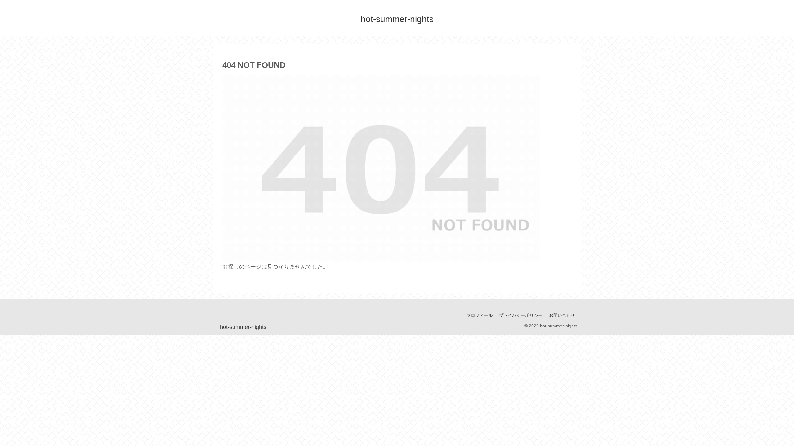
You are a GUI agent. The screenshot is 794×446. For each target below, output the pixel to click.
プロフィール (479, 315)
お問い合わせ (562, 315)
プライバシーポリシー (520, 315)
